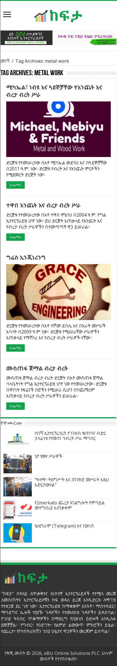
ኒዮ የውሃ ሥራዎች (48, 456)
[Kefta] (58, 15)
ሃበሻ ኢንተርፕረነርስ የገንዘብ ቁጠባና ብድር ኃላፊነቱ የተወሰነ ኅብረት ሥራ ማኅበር (70, 435)
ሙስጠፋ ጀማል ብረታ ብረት (37, 368)
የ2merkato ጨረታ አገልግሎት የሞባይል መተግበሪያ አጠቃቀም (70, 505)
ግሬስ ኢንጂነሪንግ (26, 257)
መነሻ (5, 61)
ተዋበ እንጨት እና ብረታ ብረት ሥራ (43, 205)
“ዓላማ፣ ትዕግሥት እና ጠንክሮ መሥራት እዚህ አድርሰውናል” (72, 482)
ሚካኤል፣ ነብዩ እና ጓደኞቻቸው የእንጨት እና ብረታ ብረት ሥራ (54, 91)
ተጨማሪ (15, 185)
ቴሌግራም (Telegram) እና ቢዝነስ (64, 526)
